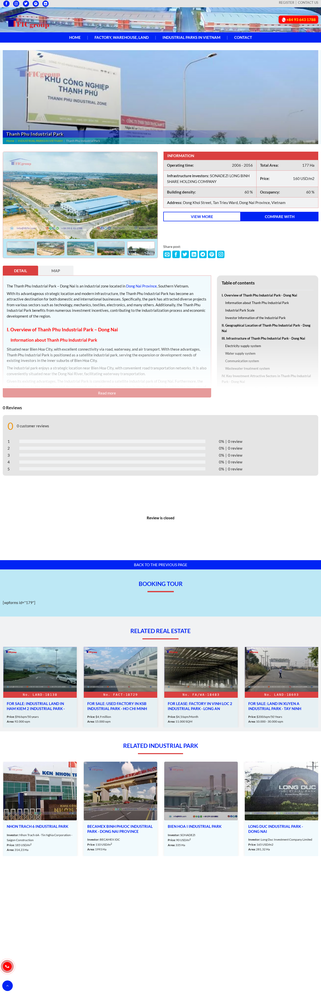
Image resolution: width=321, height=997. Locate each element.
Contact (243, 37)
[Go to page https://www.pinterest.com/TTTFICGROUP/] (36, 4)
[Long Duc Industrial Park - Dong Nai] (281, 809)
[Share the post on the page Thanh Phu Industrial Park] (167, 254)
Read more (107, 393)
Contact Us (308, 3)
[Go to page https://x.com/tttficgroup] (26, 4)
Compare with (279, 216)
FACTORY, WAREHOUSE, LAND (122, 37)
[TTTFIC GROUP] (26, 19)
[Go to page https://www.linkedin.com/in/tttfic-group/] (45, 4)
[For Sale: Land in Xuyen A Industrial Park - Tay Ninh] (281, 687)
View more (202, 216)
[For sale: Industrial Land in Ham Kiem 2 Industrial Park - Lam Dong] (40, 687)
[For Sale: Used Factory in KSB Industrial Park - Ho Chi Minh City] (120, 687)
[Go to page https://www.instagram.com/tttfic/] (16, 4)
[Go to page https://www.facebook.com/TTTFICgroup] (6, 4)
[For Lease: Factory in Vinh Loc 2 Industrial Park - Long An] (201, 687)
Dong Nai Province (141, 286)
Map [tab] (55, 270)
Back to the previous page (160, 564)
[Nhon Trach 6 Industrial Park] (40, 809)
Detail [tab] (20, 270)
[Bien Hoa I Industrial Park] (201, 809)
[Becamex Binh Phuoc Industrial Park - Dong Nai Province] (120, 809)
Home (75, 37)
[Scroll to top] (7, 985)
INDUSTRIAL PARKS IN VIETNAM (191, 37)
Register (286, 3)
